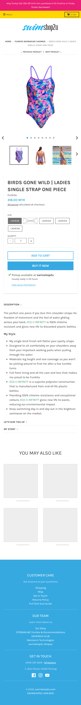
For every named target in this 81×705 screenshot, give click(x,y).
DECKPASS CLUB (40, 636)
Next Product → (53, 52)
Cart (73, 14)
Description (11, 304)
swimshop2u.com (45, 689)
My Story (9, 429)
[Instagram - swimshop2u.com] (40, 675)
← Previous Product (31, 52)
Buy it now (40, 266)
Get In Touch (40, 595)
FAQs (40, 591)
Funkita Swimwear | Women (30, 41)
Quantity (12, 236)
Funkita (12, 195)
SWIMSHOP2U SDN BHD (40, 693)
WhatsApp (50, 662)
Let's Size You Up (14, 422)
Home (8, 41)
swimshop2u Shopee (41, 644)
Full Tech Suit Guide (40, 603)
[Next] (77, 138)
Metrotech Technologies (40, 640)
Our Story (40, 628)
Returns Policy (40, 599)
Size (10, 215)
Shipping (13, 204)
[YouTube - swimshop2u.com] (47, 675)
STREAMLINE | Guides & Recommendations (40, 632)
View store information (24, 285)
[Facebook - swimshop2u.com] (33, 675)
